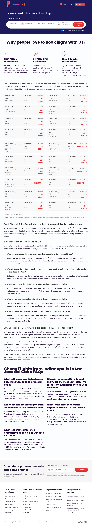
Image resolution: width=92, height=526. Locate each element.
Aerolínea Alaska (10, 496)
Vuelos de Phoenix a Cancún (76, 501)
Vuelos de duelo (51, 505)
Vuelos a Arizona (28, 499)
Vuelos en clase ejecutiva (54, 507)
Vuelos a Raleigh (28, 507)
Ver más (7, 513)
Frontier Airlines (9, 504)
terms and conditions (80, 217)
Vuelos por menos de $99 (54, 499)
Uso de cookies (48, 522)
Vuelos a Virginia (28, 504)
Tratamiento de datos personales (30, 522)
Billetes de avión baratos (53, 494)
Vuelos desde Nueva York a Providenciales (75, 497)
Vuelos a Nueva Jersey (30, 496)
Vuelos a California (29, 510)
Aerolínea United (10, 502)
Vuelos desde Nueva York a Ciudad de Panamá (75, 509)
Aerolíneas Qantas (10, 510)
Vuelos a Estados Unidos (30, 502)
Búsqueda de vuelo (78, 24)
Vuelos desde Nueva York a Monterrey (75, 504)
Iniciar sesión (80, 4)
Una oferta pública (11, 522)
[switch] (62, 30)
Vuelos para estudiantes (53, 502)
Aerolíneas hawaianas (11, 507)
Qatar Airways (9, 499)
